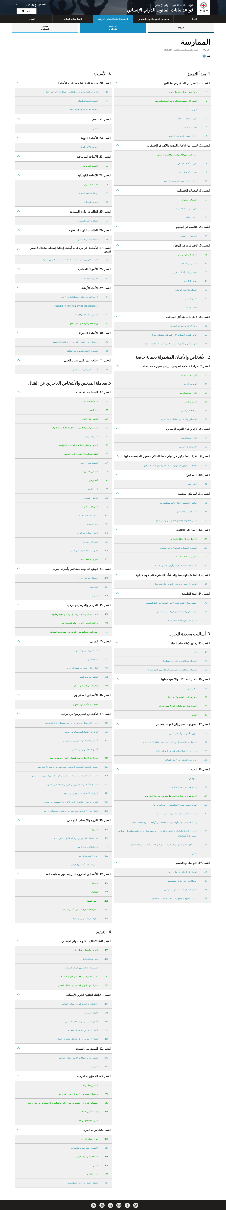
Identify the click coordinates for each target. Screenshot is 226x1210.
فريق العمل (33, 5)
